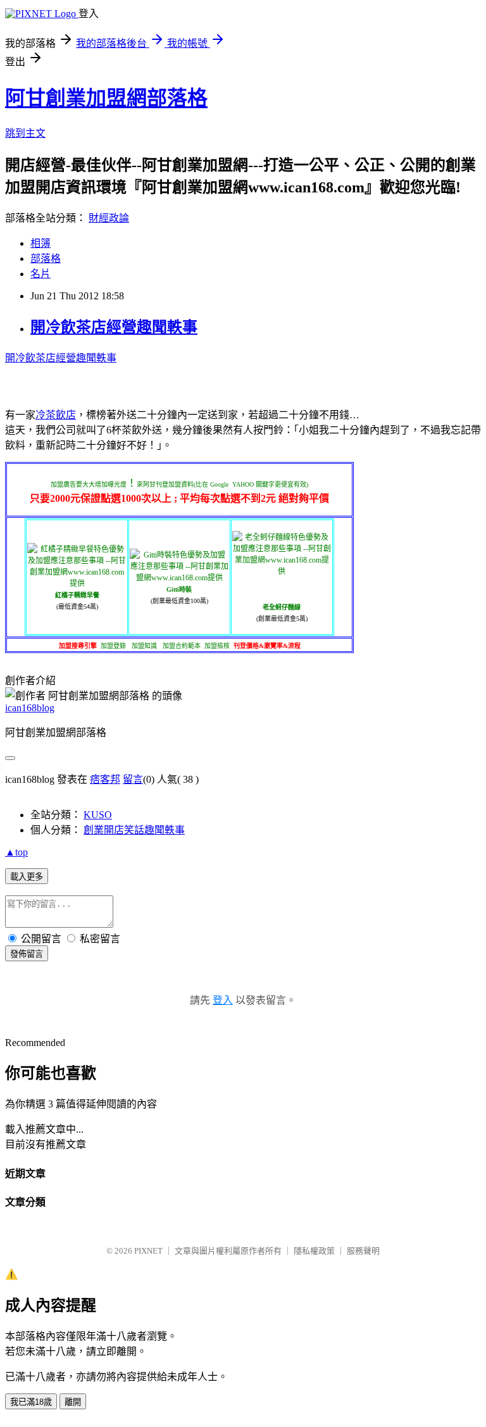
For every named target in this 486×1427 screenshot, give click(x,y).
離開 (73, 1402)
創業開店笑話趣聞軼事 (134, 830)
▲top (16, 852)
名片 (40, 273)
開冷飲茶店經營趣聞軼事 (113, 327)
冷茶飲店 (55, 414)
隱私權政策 (314, 1251)
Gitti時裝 (179, 589)
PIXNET (148, 1251)
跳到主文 (25, 133)
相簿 (40, 243)
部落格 (45, 258)
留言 (133, 779)
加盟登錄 (113, 645)
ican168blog (29, 707)
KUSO (98, 814)
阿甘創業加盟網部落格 (106, 98)
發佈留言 (26, 954)
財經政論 (109, 218)
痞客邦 (105, 779)
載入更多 (26, 877)
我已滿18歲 (31, 1402)
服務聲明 (363, 1251)
